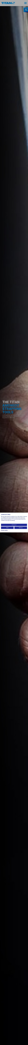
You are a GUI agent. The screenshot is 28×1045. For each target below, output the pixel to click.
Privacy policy (4, 530)
